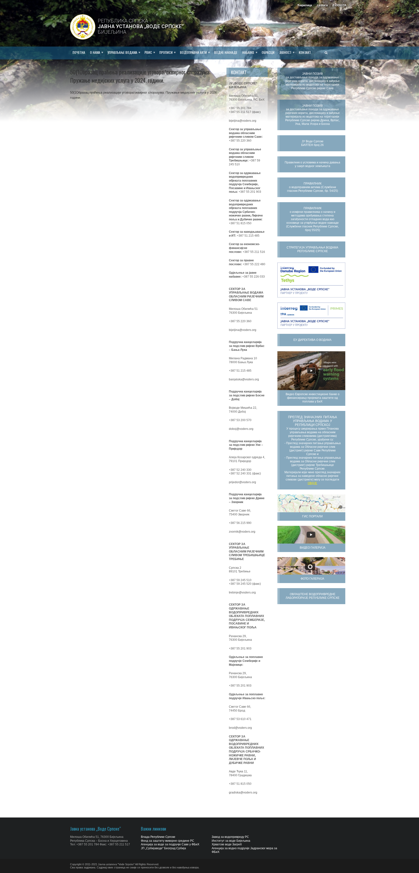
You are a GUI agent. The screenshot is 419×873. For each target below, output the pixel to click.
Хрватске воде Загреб (227, 844)
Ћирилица (304, 5)
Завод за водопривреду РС (230, 837)
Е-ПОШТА (339, 5)
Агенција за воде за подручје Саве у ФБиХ (170, 844)
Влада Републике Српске (158, 837)
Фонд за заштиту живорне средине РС (167, 840)
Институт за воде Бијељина (231, 840)
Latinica (322, 5)
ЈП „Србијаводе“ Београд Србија (163, 848)
